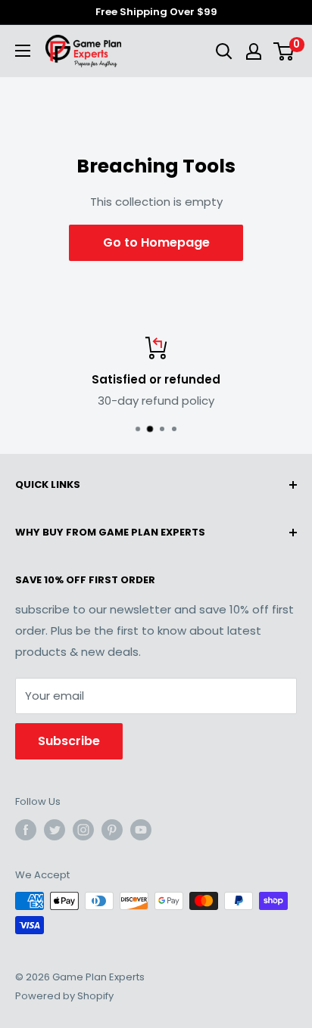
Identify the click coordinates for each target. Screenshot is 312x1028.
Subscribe (69, 741)
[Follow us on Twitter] (54, 829)
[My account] (253, 51)
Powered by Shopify (64, 996)
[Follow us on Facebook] (25, 829)
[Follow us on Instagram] (83, 829)
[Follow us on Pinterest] (112, 829)
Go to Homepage (156, 242)
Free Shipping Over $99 (156, 12)
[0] (284, 51)
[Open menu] (22, 51)
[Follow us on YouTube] (140, 829)
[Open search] (224, 51)
